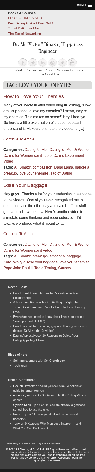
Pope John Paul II (18, 268)
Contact (33, 443)
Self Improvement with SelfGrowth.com (39, 360)
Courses (23, 443)
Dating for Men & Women (70, 150)
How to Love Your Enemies (33, 96)
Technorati (20, 365)
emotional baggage (65, 256)
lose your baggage (42, 262)
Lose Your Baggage (25, 185)
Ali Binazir (22, 167)
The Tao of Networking (24, 33)
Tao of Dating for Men (24, 28)
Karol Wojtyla (14, 262)
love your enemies (34, 173)
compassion (42, 167)
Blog (15, 443)
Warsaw (64, 268)
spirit (38, 155)
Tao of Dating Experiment (63, 155)
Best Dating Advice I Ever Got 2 (31, 23)
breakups (40, 256)
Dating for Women (18, 155)
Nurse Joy (20, 414)
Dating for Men (37, 150)
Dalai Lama (63, 167)
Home (9, 443)
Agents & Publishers (49, 443)
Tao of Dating (61, 173)
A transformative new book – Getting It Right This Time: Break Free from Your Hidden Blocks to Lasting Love (49, 307)
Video (8, 161)
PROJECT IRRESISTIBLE (27, 18)
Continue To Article (18, 139)
